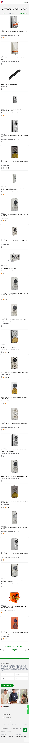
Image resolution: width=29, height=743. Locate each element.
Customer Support (7, 721)
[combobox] (21, 678)
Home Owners (6, 714)
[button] (3, 13)
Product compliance (4, 728)
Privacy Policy (7, 670)
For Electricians (7, 717)
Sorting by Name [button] (23, 13)
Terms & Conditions (18, 729)
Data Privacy (18, 728)
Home (2, 6)
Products (6, 6)
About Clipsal (6, 711)
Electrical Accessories (13, 6)
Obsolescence (10, 729)
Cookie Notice (12, 728)
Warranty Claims (4, 729)
